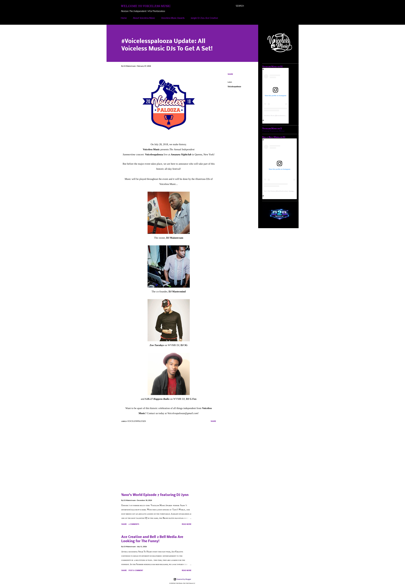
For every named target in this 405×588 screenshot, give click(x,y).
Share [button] (230, 74)
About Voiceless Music (144, 18)
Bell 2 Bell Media (269, 191)
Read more (186, 524)
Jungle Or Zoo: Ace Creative (204, 18)
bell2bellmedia (282, 191)
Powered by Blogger (183, 579)
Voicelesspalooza (234, 86)
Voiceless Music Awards (173, 18)
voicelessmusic (282, 115)
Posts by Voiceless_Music (273, 131)
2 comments (134, 524)
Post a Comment (136, 570)
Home (124, 18)
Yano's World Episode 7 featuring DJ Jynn (155, 495)
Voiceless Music (269, 115)
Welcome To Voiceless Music (146, 6)
